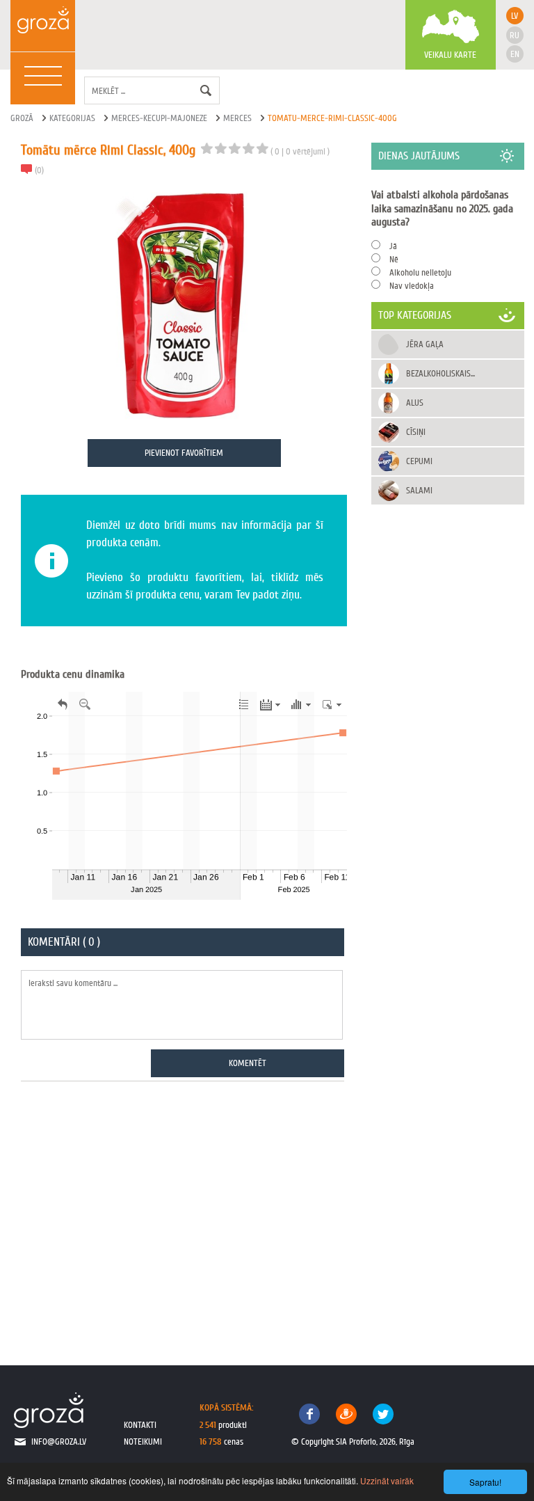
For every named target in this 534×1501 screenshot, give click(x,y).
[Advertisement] (184, 1215)
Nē (393, 259)
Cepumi (419, 461)
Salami (419, 490)
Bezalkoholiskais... (440, 373)
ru (514, 35)
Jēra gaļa (425, 344)
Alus (414, 402)
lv (514, 15)
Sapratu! (485, 1482)
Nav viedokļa (411, 285)
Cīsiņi (416, 432)
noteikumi (143, 1441)
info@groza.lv (58, 1441)
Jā (393, 246)
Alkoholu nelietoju (420, 272)
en (514, 54)
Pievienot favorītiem (184, 452)
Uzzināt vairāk (387, 1480)
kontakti (140, 1425)
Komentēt (247, 1063)
